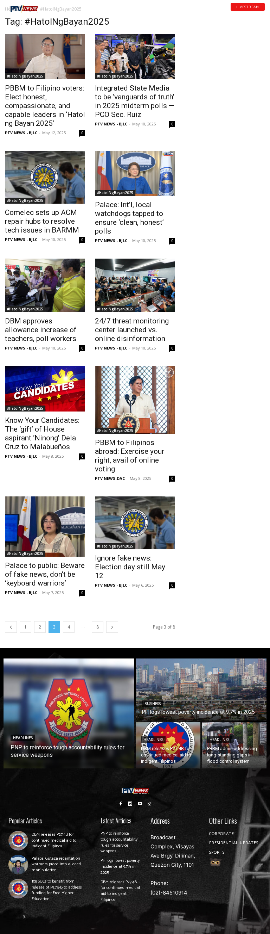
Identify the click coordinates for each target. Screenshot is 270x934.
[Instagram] (150, 803)
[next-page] (112, 627)
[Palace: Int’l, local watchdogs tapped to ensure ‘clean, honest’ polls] (135, 173)
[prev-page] (11, 627)
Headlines (23, 738)
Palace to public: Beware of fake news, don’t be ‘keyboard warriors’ (45, 574)
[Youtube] (253, 13)
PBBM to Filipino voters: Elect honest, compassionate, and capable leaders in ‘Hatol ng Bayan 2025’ (45, 106)
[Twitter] (262, 13)
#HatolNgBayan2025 (25, 76)
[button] (51, 6)
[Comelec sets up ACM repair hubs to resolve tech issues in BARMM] (45, 177)
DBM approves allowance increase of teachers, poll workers (41, 330)
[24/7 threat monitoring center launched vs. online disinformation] (135, 285)
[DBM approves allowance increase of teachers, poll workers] (45, 285)
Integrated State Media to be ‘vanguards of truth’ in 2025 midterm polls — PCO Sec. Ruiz (134, 101)
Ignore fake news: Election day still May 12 (130, 567)
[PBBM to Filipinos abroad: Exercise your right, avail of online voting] (135, 399)
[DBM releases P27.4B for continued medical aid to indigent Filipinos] (168, 745)
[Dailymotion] (244, 13)
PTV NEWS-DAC (110, 478)
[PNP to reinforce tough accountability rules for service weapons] (69, 713)
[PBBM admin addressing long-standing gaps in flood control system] (234, 745)
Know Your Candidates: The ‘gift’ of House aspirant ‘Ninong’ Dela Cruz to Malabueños (42, 433)
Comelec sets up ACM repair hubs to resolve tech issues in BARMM (42, 221)
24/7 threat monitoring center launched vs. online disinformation (132, 330)
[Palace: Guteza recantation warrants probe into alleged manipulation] (18, 864)
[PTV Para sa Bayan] (24, 9)
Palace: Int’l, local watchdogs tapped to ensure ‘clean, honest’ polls (129, 217)
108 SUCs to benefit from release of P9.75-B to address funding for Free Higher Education (57, 890)
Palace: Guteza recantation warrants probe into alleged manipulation (56, 864)
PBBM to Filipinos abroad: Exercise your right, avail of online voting (129, 455)
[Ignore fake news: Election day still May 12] (135, 522)
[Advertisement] (225, 51)
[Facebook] (235, 13)
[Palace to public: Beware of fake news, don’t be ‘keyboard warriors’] (45, 526)
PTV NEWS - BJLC (21, 132)
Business (152, 704)
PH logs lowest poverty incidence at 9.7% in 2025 (120, 866)
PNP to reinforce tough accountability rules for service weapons (119, 842)
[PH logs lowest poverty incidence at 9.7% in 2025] (201, 689)
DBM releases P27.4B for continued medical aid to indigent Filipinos (54, 840)
